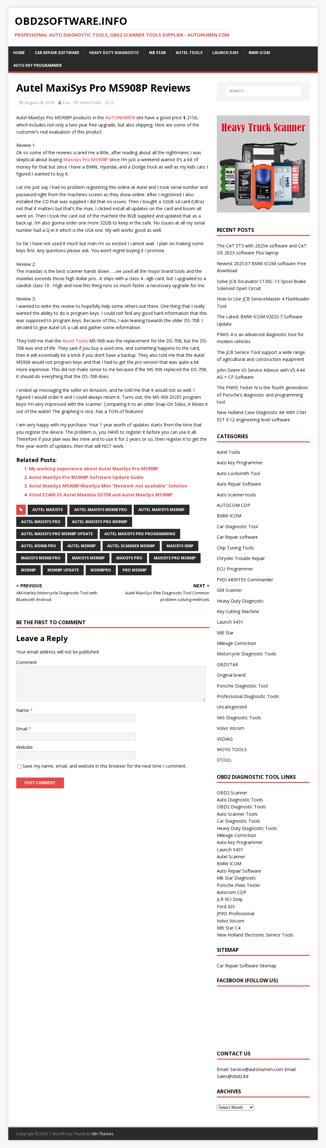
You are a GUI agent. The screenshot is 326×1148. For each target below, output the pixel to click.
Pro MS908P (135, 570)
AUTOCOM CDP (233, 505)
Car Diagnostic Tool (237, 526)
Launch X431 (225, 52)
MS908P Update (63, 570)
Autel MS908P (81, 546)
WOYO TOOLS (232, 749)
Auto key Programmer (37, 65)
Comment (26, 662)
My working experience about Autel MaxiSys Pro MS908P (93, 469)
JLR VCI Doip (230, 899)
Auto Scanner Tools (237, 814)
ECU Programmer (235, 569)
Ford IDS (226, 906)
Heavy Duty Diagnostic (114, 52)
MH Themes (102, 1134)
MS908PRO (100, 570)
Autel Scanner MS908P (131, 546)
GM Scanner (229, 590)
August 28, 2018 (39, 102)
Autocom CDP (231, 892)
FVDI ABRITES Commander (245, 580)
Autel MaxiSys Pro (40, 521)
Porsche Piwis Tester (238, 885)
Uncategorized (232, 707)
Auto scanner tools (236, 495)
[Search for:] (263, 91)
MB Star (157, 52)
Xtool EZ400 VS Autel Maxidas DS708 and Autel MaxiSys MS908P (101, 495)
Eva (66, 102)
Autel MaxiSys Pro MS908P (99, 521)
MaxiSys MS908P (88, 558)
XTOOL (224, 760)
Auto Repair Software (239, 484)
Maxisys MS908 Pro (40, 558)
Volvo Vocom (230, 728)
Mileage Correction (236, 643)
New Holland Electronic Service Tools (255, 935)
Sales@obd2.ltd (232, 1076)
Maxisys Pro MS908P (85, 159)
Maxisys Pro (129, 558)
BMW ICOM (259, 52)
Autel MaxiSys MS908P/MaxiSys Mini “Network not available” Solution (108, 486)
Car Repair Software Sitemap (246, 966)
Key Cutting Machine (238, 611)
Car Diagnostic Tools (238, 821)
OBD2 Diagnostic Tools (241, 807)
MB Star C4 (228, 928)
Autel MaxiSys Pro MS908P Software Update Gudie (86, 477)
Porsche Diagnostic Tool (242, 686)
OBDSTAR (227, 664)
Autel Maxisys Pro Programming (139, 533)
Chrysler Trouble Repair (241, 558)
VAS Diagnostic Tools (239, 718)
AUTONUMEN (120, 117)
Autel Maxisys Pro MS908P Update (57, 533)
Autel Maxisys (47, 509)
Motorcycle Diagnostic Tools (246, 654)
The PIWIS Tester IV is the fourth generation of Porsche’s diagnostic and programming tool (262, 394)
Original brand (231, 675)
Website (24, 747)
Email (22, 729)
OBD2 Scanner (232, 793)
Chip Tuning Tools (235, 548)
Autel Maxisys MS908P (161, 509)
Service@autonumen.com (256, 1069)
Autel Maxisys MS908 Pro (100, 509)
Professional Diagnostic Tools (248, 696)
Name (23, 710)
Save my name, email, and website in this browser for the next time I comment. (105, 766)
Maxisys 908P (180, 546)
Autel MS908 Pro (38, 546)
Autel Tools (189, 52)
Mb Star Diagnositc (236, 878)
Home (19, 52)
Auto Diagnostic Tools (240, 800)
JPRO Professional (235, 913)
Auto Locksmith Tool (238, 473)
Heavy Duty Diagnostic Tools (247, 828)
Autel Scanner (231, 857)
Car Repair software (237, 537)
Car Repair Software (57, 52)
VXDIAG (225, 739)
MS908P (28, 570)
